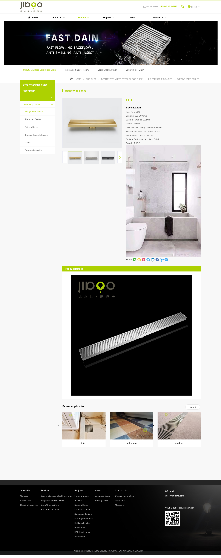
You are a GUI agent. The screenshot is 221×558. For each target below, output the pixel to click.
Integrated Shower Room (77, 70)
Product (91, 79)
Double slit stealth (33, 150)
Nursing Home (81, 505)
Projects (78, 490)
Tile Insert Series (33, 119)
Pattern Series (31, 127)
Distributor (120, 500)
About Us (25, 490)
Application (79, 536)
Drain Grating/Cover (107, 70)
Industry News (101, 500)
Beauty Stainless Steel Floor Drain (39, 70)
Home (78, 79)
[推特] (162, 260)
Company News (102, 496)
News (98, 490)
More (191, 407)
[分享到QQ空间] (148, 260)
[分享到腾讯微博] (139, 260)
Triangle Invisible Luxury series (36, 139)
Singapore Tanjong (83, 514)
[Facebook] (157, 260)
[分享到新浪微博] (144, 260)
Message (119, 505)
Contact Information (124, 496)
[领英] (153, 260)
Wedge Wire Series (34, 111)
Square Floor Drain (135, 70)
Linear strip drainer (32, 104)
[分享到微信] (135, 260)
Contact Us (121, 490)
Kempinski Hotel (82, 509)
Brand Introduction (29, 505)
